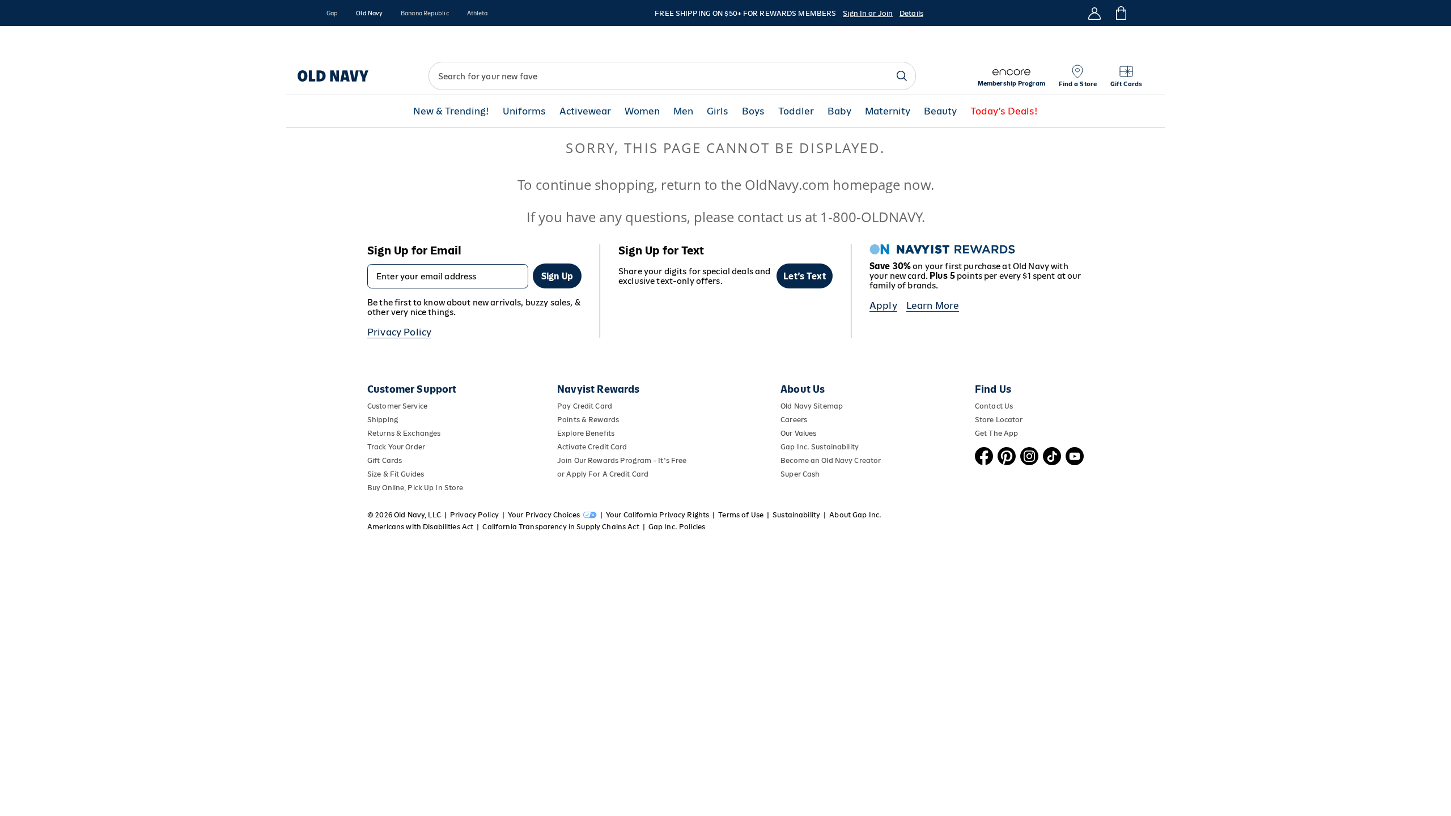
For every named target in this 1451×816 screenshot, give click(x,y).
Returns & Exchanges (403, 433)
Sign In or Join (868, 13)
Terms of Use (740, 515)
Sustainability (796, 515)
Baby (839, 111)
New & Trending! (451, 111)
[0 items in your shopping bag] (1120, 13)
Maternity (887, 111)
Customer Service (397, 406)
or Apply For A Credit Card (602, 474)
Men (683, 111)
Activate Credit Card (592, 447)
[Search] (901, 76)
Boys (753, 111)
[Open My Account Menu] (1094, 13)
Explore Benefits (585, 433)
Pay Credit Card (584, 406)
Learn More (933, 305)
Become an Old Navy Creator (830, 460)
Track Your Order (396, 447)
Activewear (585, 111)
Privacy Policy (399, 332)
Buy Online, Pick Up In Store (415, 487)
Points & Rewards (588, 419)
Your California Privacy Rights (657, 515)
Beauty (940, 111)
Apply (883, 305)
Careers (793, 419)
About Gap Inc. (855, 515)
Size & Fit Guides (395, 474)
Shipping (382, 419)
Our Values (798, 433)
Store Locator (999, 419)
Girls (717, 111)
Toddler (796, 111)
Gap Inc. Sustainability (819, 447)
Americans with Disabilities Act (420, 526)
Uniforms (524, 111)
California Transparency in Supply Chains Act (560, 526)
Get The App (996, 433)
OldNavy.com (787, 184)
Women (642, 111)
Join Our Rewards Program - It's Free (621, 460)
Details (911, 13)
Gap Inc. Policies (676, 526)
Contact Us (994, 406)
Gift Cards (384, 460)
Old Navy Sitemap (811, 406)
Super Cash (800, 474)
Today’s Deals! (1004, 111)
